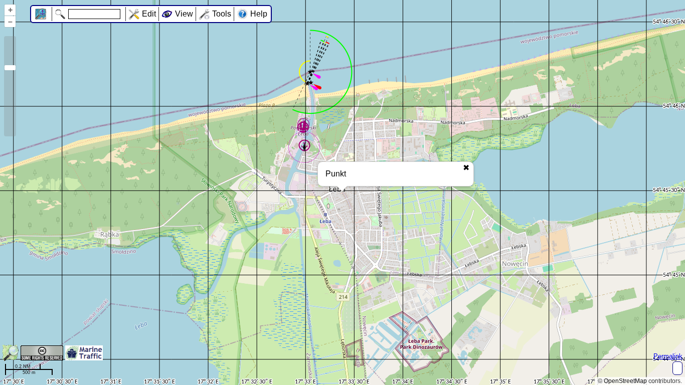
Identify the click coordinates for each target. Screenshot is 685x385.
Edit (149, 14)
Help (258, 14)
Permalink (667, 356)
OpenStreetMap (625, 380)
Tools (221, 14)
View (184, 14)
